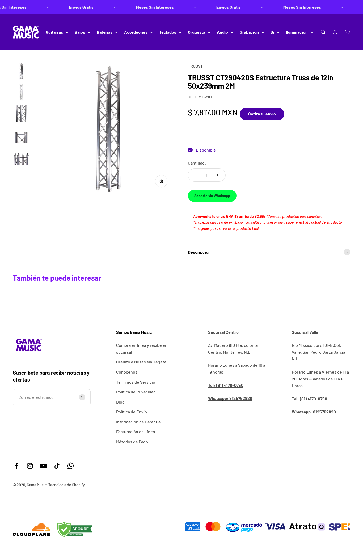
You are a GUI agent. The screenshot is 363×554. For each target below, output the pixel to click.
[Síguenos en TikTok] (57, 465)
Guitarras (54, 31)
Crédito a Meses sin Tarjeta (141, 361)
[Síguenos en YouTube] (43, 465)
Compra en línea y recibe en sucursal (141, 348)
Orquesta (196, 31)
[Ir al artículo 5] (21, 157)
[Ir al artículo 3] (21, 114)
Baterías (104, 31)
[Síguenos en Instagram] (29, 465)
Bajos (80, 31)
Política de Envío (131, 411)
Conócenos (126, 371)
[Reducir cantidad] (196, 175)
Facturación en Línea (135, 431)
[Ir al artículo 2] (21, 93)
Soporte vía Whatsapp (212, 195)
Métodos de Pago (132, 441)
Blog (120, 401)
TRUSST (195, 65)
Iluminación (297, 31)
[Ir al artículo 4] (21, 135)
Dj (272, 31)
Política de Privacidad (136, 391)
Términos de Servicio (135, 381)
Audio (222, 31)
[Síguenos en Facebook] (16, 465)
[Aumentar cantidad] (217, 175)
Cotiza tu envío (262, 113)
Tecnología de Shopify (66, 485)
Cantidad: (197, 162)
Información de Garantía (138, 421)
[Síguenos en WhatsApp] (70, 465)
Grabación (249, 31)
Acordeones (135, 31)
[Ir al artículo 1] (21, 72)
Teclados (167, 31)
